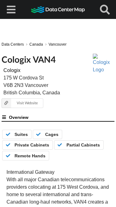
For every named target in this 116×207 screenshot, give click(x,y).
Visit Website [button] (27, 103)
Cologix (11, 70)
